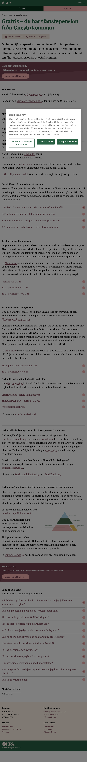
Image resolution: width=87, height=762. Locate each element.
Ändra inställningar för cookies (22, 143)
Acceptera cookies (67, 142)
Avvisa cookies (45, 142)
